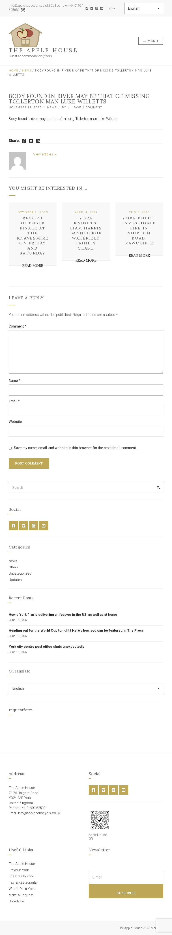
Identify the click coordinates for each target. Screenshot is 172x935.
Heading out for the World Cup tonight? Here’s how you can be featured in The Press (76, 630)
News (26, 70)
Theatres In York (21, 876)
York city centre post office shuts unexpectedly (46, 647)
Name (14, 380)
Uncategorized (20, 574)
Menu (153, 41)
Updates (15, 580)
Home (13, 70)
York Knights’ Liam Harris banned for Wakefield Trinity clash (86, 233)
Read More (32, 265)
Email (14, 401)
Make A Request (21, 895)
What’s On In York (21, 889)
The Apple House (43, 50)
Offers (13, 567)
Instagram (96, 8)
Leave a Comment (87, 107)
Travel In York (19, 870)
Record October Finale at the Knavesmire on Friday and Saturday (33, 235)
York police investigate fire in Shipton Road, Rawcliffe (139, 230)
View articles (43, 154)
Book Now (16, 901)
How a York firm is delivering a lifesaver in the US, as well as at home (63, 615)
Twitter (91, 8)
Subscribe (126, 893)
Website (15, 422)
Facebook (86, 8)
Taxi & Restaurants (23, 882)
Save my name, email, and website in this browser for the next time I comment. (75, 448)
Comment (17, 326)
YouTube (101, 8)
